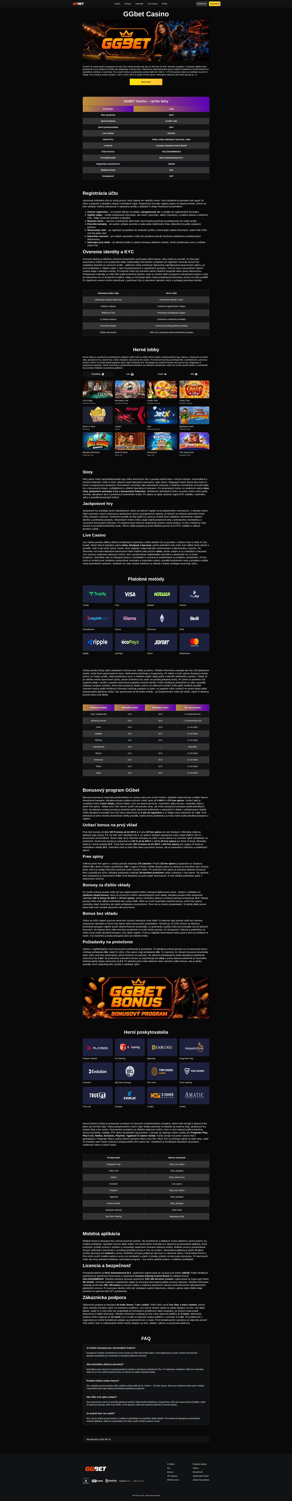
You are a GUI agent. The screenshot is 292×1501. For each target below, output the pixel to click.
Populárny (96, 374)
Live (128, 374)
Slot (192, 374)
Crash (160, 374)
